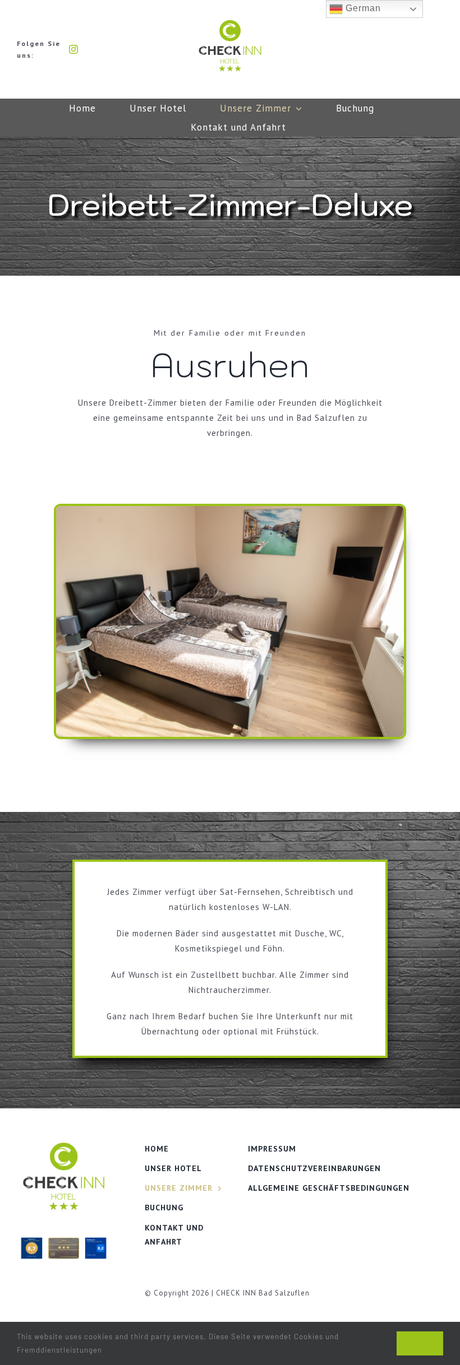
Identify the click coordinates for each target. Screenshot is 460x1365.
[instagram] (74, 49)
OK (420, 1343)
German (362, 8)
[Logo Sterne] (230, 23)
